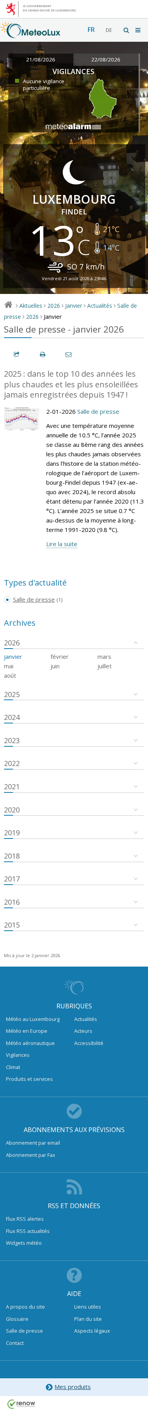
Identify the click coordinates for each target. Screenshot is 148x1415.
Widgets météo (24, 1242)
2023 (12, 740)
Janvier (73, 305)
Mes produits (72, 1387)
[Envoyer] (69, 354)
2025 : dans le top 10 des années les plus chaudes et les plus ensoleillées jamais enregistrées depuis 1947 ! (71, 384)
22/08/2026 (105, 59)
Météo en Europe (26, 1030)
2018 (12, 856)
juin (55, 666)
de (109, 30)
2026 (53, 305)
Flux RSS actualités (28, 1231)
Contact (15, 1342)
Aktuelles (30, 305)
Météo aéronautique (30, 1043)
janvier (13, 656)
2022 (12, 763)
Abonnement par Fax (30, 1154)
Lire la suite (61, 544)
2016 (12, 902)
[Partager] (17, 354)
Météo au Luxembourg (33, 1019)
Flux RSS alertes (25, 1218)
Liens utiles (87, 1306)
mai (8, 666)
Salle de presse (98, 411)
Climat (13, 1067)
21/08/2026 (40, 59)
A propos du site (25, 1306)
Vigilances (18, 1054)
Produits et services (29, 1078)
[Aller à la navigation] (138, 30)
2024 (12, 717)
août (10, 675)
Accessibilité (88, 1043)
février (60, 656)
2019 (12, 832)
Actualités (99, 305)
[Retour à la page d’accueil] (30, 34)
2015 (12, 925)
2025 (12, 694)
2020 (12, 809)
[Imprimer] (43, 354)
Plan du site (88, 1318)
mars (104, 656)
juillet (104, 666)
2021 (12, 786)
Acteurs (83, 1030)
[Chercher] (126, 30)
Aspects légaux (92, 1330)
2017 (12, 878)
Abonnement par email (33, 1142)
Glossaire (17, 1318)
